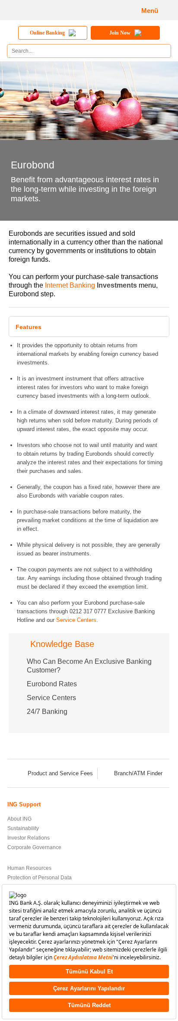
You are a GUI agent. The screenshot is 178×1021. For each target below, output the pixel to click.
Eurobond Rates (52, 684)
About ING (19, 819)
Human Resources (29, 868)
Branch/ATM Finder (138, 773)
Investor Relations (28, 838)
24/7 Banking (47, 711)
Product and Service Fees (60, 773)
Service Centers (76, 620)
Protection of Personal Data (39, 878)
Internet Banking (70, 285)
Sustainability (23, 828)
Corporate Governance (34, 847)
